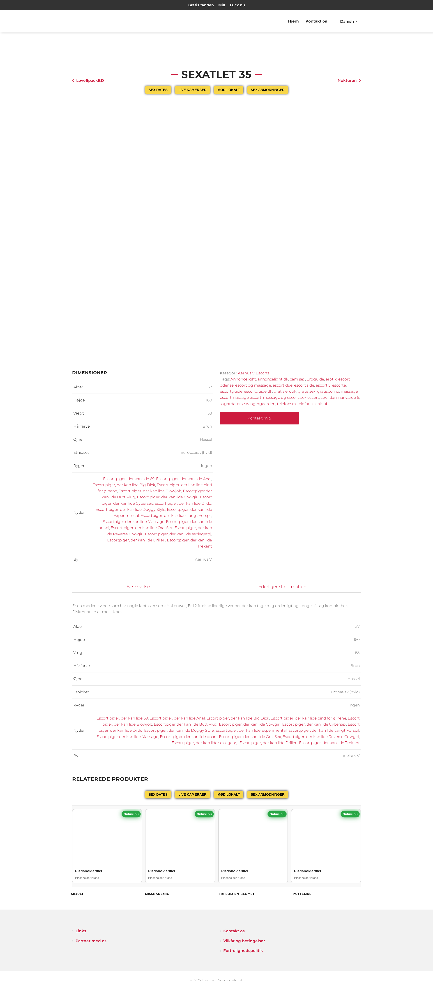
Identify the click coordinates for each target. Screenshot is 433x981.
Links (81, 931)
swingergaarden (259, 403)
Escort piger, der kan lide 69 (128, 479)
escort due (283, 385)
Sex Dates (158, 90)
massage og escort (281, 397)
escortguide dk (258, 391)
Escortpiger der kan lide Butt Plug (185, 724)
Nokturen (347, 80)
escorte (339, 385)
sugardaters (231, 403)
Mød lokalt (228, 90)
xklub (323, 403)
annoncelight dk (273, 379)
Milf (221, 5)
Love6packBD (90, 80)
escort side (304, 385)
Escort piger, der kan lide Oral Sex (142, 527)
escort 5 (323, 385)
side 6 (353, 397)
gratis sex (307, 391)
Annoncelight (243, 379)
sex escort (309, 397)
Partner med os (91, 941)
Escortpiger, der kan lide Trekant (329, 742)
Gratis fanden (201, 5)
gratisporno (328, 391)
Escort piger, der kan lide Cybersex (314, 724)
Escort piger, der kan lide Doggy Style (130, 509)
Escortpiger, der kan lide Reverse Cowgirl (321, 736)
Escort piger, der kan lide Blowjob (150, 491)
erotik (331, 379)
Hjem (293, 21)
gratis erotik (285, 391)
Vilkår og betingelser (244, 941)
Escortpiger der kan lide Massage (133, 521)
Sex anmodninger (268, 90)
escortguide (231, 391)
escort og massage (253, 385)
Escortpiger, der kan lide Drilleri (136, 540)
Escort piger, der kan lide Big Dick (123, 485)
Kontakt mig (259, 418)
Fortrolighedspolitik (243, 950)
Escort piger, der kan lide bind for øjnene (308, 718)
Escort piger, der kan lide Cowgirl (167, 497)
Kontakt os (316, 21)
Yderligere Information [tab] (282, 586)
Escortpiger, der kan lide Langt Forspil (175, 515)
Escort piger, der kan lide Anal (183, 479)
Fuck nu (237, 5)
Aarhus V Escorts (253, 373)
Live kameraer (192, 90)
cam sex (297, 379)
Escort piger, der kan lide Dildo (182, 503)
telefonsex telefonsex (297, 403)
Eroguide (315, 379)
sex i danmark (334, 397)
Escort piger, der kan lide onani (188, 736)
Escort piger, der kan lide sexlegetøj (178, 534)
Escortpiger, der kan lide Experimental (251, 730)
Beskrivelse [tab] (138, 586)
